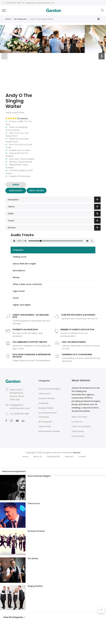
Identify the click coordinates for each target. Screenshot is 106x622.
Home (8, 19)
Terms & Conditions (81, 426)
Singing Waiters (46, 408)
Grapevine (18, 250)
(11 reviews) (22, 118)
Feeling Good (19, 256)
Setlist (11, 213)
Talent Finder (45, 426)
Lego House (19, 291)
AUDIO (16, 184)
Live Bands (43, 403)
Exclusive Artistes (47, 398)
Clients (11, 206)
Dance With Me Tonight (24, 263)
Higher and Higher (22, 304)
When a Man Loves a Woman (27, 284)
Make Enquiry (15, 190)
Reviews (11, 227)
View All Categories (13, 617)
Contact (82, 456)
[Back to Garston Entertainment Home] (53, 10)
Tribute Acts (44, 393)
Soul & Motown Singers (49, 388)
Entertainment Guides (49, 431)
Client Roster (78, 431)
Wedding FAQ (53, 456)
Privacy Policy (78, 436)
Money (16, 277)
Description (13, 199)
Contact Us (77, 421)
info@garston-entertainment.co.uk (20, 407)
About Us (37, 456)
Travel (11, 220)
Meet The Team (79, 417)
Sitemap (69, 456)
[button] (4, 10)
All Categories (20, 19)
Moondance (19, 270)
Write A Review (36, 190)
